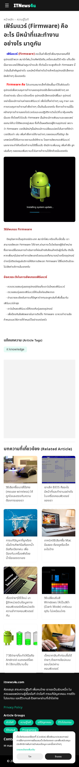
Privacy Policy (13, 707)
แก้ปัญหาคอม (44, 722)
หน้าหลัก (9, 19)
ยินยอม (58, 756)
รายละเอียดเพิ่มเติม (26, 749)
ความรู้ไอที (23, 19)
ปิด (29, 756)
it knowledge (15, 349)
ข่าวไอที (10, 722)
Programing (29, 730)
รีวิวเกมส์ (10, 730)
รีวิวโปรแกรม (64, 722)
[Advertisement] (39, 399)
